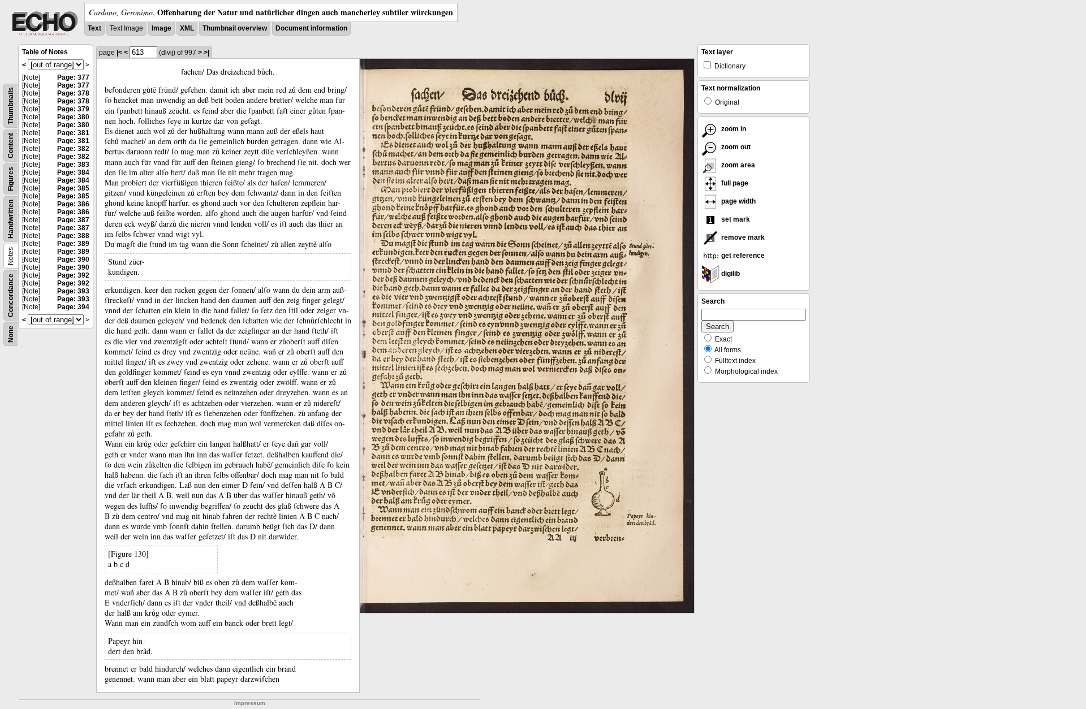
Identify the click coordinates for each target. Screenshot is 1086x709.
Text (94, 28)
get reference (742, 256)
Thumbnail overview (234, 28)
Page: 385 (73, 188)
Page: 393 (73, 291)
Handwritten (11, 219)
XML (187, 28)
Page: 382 (73, 149)
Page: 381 (73, 133)
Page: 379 (73, 109)
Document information (311, 28)
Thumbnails (11, 105)
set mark (734, 219)
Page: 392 (73, 275)
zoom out (735, 147)
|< (119, 53)
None (11, 334)
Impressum (249, 703)
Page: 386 (73, 204)
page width (737, 201)
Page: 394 (73, 307)
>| (206, 53)
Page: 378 (73, 93)
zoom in (732, 129)
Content (11, 145)
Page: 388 (73, 236)
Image (161, 28)
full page (733, 183)
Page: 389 (73, 244)
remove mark (742, 237)
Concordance (11, 295)
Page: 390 (73, 259)
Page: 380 (73, 117)
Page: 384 (73, 172)
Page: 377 (73, 77)
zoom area (737, 165)
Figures (11, 179)
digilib (729, 274)
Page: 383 (73, 164)
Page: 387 (73, 220)
